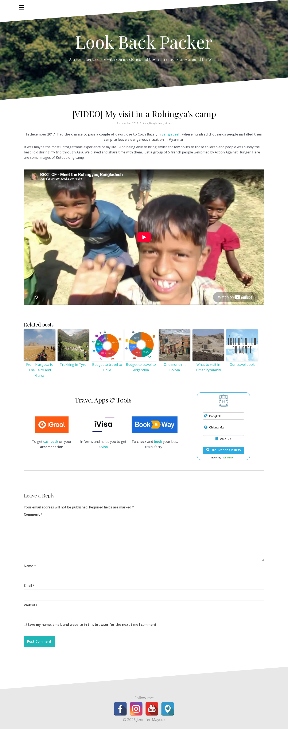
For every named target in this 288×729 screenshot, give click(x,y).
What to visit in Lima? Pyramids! (208, 367)
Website (31, 605)
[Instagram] (136, 709)
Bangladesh (156, 123)
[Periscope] (168, 709)
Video (168, 123)
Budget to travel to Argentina (141, 367)
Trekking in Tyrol (73, 364)
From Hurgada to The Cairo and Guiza (39, 370)
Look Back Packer (144, 41)
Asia (145, 123)
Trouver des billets (226, 450)
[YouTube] (152, 709)
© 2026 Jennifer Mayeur (144, 719)
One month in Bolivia (175, 367)
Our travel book (242, 364)
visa (104, 446)
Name (30, 566)
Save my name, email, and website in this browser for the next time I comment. (92, 624)
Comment (33, 514)
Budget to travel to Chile (107, 367)
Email (29, 585)
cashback (50, 441)
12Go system (228, 457)
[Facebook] (120, 709)
